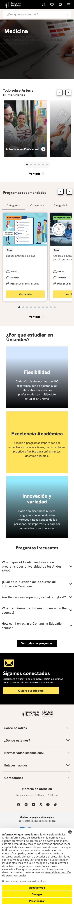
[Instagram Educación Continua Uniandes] (26, 804)
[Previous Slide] (60, 92)
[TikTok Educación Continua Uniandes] (55, 804)
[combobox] (37, 14)
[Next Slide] (68, 92)
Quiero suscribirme (31, 691)
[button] (27, 164)
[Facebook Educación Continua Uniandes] (18, 804)
